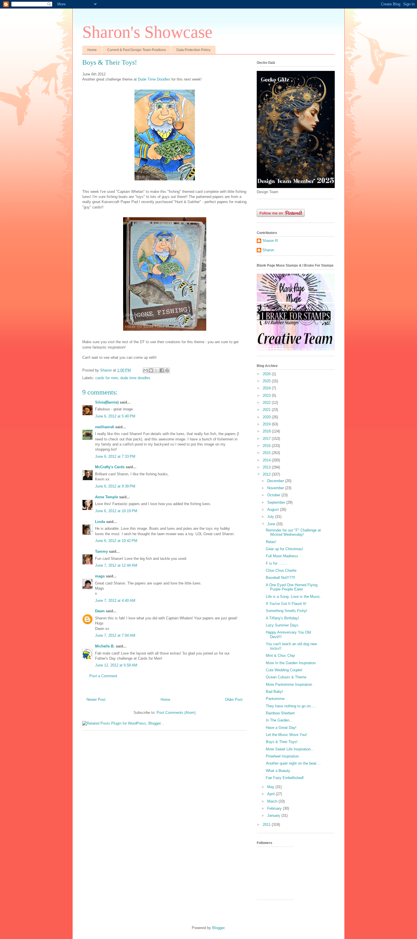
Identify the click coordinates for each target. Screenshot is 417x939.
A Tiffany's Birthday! (282, 618)
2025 (267, 381)
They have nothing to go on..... (291, 706)
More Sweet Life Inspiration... (290, 749)
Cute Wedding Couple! (284, 670)
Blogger (218, 928)
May (271, 787)
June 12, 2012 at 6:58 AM (116, 665)
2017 (267, 438)
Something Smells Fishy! (286, 611)
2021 (267, 410)
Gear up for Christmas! (284, 549)
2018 (267, 431)
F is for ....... (276, 563)
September (276, 502)
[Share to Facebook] (162, 370)
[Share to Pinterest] (167, 370)
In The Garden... (279, 720)
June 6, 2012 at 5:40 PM (115, 416)
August (273, 509)
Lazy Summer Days (282, 625)
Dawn (100, 611)
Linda (100, 522)
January (274, 815)
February (275, 808)
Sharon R (270, 241)
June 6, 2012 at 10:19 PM (116, 511)
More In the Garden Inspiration (291, 663)
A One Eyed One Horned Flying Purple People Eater (291, 587)
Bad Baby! (274, 691)
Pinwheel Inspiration (282, 756)
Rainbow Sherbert (280, 713)
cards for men (106, 378)
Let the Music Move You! (286, 735)
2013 (267, 467)
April (271, 794)
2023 (267, 395)
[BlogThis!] (151, 370)
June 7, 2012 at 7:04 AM (115, 635)
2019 (267, 424)
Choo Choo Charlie (281, 570)
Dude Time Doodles (154, 79)
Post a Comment (103, 676)
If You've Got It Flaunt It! (286, 604)
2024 (267, 388)
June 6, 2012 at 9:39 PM (115, 486)
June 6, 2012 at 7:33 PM (115, 456)
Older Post (234, 699)
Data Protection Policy (193, 50)
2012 (267, 474)
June (271, 524)
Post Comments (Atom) (176, 712)
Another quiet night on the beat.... (293, 763)
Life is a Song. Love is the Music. (293, 596)
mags (100, 576)
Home (92, 50)
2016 (267, 446)
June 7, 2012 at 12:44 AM (116, 565)
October (274, 495)
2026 (267, 374)
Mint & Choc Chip (280, 655)
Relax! (271, 542)
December (276, 481)
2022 (267, 402)
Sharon (268, 250)
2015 (267, 453)
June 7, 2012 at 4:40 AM (115, 600)
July (271, 516)
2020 (267, 417)
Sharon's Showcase (147, 32)
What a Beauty (278, 771)
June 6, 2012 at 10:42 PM (116, 541)
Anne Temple (106, 497)
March (273, 801)
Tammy (101, 551)
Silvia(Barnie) (107, 402)
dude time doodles (135, 378)
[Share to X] (156, 370)
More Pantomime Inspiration (289, 684)
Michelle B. (105, 646)
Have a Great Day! (281, 727)
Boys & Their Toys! (282, 742)
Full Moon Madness (282, 556)
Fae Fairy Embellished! (285, 778)
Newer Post (96, 699)
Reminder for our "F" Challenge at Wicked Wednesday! (293, 532)
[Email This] (145, 370)
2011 (267, 824)
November (276, 488)
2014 (267, 460)
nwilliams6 (104, 427)
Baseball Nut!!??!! (280, 577)
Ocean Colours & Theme (286, 677)
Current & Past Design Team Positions (136, 50)
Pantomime (275, 699)
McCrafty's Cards (110, 467)
